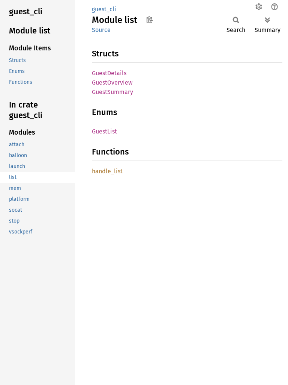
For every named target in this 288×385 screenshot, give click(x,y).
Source (101, 29)
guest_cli (104, 9)
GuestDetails (109, 73)
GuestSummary (112, 91)
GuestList (104, 131)
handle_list (107, 171)
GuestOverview (112, 82)
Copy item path (149, 19)
